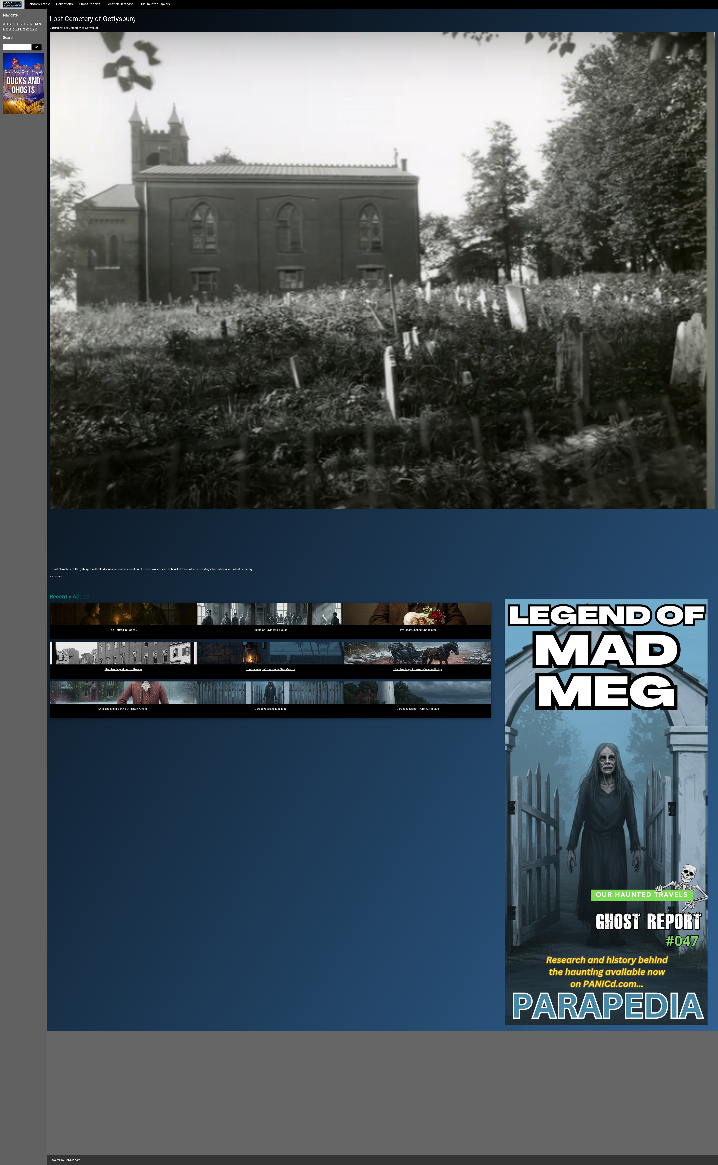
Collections (64, 4)
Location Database (120, 4)
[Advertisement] (382, 538)
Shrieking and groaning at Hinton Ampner (123, 708)
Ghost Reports (89, 4)
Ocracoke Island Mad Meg (270, 708)
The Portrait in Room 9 (123, 630)
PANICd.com (72, 1160)
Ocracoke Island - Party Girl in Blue (418, 708)
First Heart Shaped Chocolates (418, 630)
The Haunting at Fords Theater (123, 669)
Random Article (38, 4)
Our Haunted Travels (155, 4)
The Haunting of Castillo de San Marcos (270, 669)
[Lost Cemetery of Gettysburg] (382, 270)
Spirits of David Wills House (270, 630)
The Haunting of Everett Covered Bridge (417, 669)
